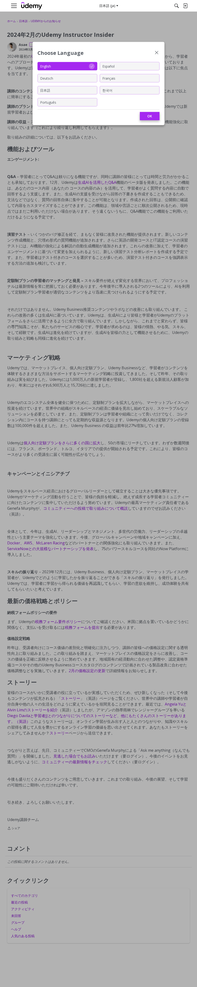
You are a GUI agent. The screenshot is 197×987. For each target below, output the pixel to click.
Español (108, 66)
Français (108, 78)
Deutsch (46, 78)
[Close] (157, 53)
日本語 (45, 90)
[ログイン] (185, 5)
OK (149, 116)
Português (48, 102)
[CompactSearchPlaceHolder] (176, 5)
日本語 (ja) (107, 5)
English (45, 66)
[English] (31, 6)
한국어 (107, 90)
